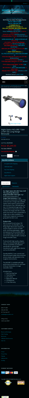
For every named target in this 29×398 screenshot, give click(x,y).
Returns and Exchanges (6, 332)
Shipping (3, 356)
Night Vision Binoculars (5, 85)
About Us (8, 18)
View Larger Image (15, 123)
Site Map (3, 360)
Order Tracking (4, 334)
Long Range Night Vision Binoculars (17, 85)
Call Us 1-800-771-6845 (14, 21)
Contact (2, 351)
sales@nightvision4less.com (7, 314)
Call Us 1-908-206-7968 (14, 23)
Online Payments (14, 382)
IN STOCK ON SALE (20, 34)
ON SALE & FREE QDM (18, 44)
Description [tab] (5, 183)
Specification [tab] (6, 186)
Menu (3, 82)
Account (25, 3)
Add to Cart (16, 155)
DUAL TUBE (18, 67)
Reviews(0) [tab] (15, 186)
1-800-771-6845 (19, 74)
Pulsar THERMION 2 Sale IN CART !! (12, 31)
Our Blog (14, 18)
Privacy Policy (4, 354)
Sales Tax (3, 340)
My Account (3, 336)
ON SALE (20, 59)
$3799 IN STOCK (14, 58)
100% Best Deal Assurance (7, 338)
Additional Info (4, 358)
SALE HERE (17, 29)
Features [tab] (14, 183)
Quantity (4, 156)
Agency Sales (20, 18)
